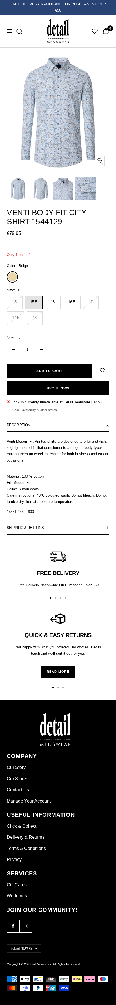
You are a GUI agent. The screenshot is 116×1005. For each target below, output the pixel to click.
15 (15, 302)
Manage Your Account (29, 801)
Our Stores (17, 778)
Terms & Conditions (26, 848)
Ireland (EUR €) (21, 948)
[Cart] (105, 31)
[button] (102, 370)
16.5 (71, 302)
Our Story (16, 767)
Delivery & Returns (25, 837)
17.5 (15, 318)
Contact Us (18, 789)
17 (91, 302)
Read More (58, 671)
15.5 (33, 302)
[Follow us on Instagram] (25, 926)
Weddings (17, 895)
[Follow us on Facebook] (13, 926)
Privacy (14, 859)
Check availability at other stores (34, 410)
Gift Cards (17, 884)
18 (35, 318)
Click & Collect (21, 826)
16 (53, 302)
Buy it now (58, 388)
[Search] (19, 31)
